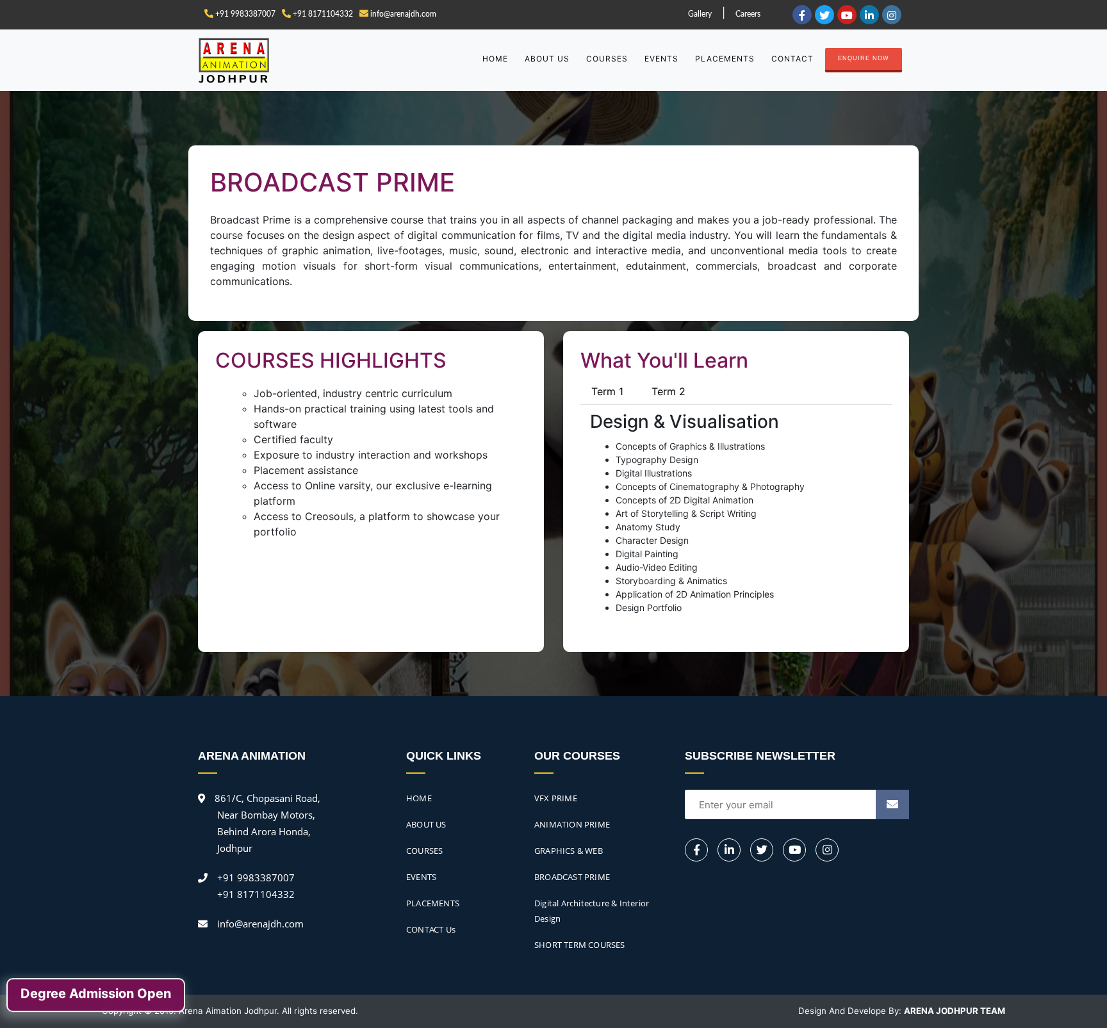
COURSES (607, 58)
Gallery (700, 14)
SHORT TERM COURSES (579, 944)
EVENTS (661, 58)
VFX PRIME (555, 798)
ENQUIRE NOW (863, 58)
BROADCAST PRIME (572, 877)
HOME (495, 58)
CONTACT (792, 58)
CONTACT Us (430, 929)
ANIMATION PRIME (572, 824)
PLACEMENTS (725, 58)
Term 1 (607, 391)
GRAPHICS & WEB (568, 850)
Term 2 (668, 391)
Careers (747, 14)
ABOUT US (547, 58)
